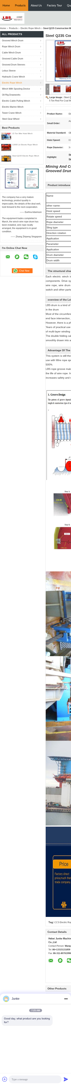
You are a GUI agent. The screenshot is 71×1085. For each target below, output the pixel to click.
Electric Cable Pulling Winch (16, 101)
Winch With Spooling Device (16, 89)
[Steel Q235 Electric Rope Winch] (6, 158)
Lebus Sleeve (9, 70)
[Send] (66, 1079)
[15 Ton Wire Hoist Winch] (6, 136)
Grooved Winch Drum (12, 40)
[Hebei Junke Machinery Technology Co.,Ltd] (12, 18)
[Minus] (66, 999)
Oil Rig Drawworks (11, 95)
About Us (36, 5)
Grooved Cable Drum (12, 58)
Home (6, 5)
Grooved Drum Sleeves (13, 64)
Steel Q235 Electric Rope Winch (25, 156)
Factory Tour (54, 5)
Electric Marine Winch (12, 107)
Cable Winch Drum (11, 52)
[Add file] (4, 1079)
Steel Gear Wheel (10, 119)
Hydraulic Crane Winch (13, 76)
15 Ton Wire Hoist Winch (22, 133)
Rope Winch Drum (11, 46)
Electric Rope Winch (31, 28)
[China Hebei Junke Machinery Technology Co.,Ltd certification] (12, 178)
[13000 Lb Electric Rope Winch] (6, 147)
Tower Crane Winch (11, 113)
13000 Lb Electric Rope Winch (25, 145)
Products (20, 5)
